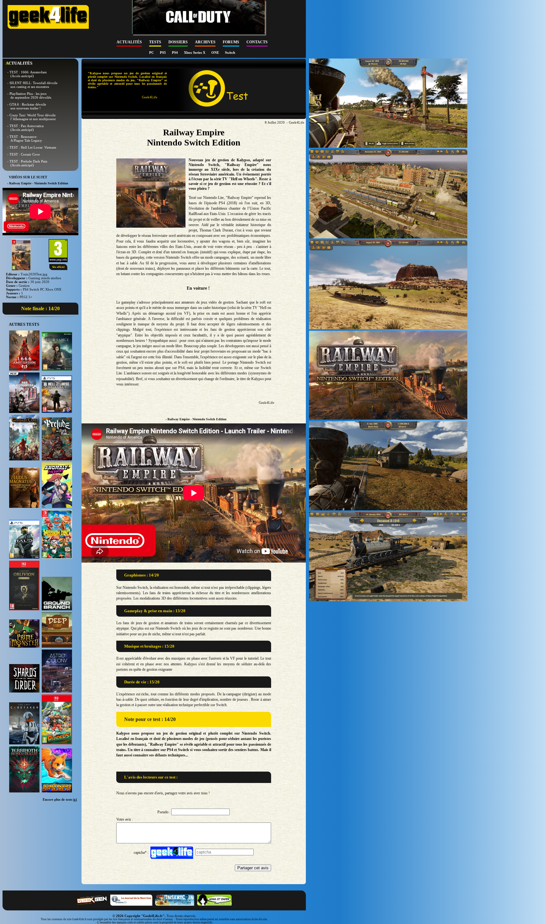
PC (152, 52)
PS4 (175, 52)
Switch (230, 52)
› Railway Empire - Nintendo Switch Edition (196, 419)
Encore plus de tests (60, 799)
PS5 (163, 52)
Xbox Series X (195, 52)
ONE (215, 52)
